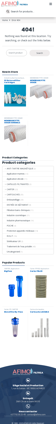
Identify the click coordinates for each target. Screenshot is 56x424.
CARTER (10, 189)
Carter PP (7, 309)
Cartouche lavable (37, 309)
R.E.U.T (10, 236)
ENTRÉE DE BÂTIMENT (17, 204)
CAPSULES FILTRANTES (18, 184)
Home (5, 20)
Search (39, 53)
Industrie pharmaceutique (14, 78)
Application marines (16, 173)
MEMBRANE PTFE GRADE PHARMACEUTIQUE (39, 79)
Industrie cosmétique (16, 215)
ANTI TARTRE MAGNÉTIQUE (20, 168)
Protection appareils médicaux (20, 230)
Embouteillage (13, 199)
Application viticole (15, 178)
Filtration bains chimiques (18, 210)
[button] (50, 5)
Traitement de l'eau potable (19, 246)
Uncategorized (13, 251)
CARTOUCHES (13, 194)
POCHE (10, 225)
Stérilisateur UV (14, 241)
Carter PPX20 (35, 268)
